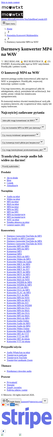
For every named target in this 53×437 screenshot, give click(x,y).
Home (9, 29)
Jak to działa (12, 178)
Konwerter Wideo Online (18, 328)
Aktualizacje (12, 185)
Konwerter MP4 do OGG (18, 308)
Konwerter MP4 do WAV (18, 297)
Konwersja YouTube (23, 19)
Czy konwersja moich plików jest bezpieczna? (21, 143)
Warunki (10, 385)
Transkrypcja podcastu (17, 355)
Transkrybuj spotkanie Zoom (20, 360)
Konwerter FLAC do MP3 (19, 292)
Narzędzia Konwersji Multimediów (22, 35)
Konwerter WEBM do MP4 (19, 282)
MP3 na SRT (13, 212)
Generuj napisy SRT (16, 225)
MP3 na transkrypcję (16, 217)
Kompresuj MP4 (14, 254)
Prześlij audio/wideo (10, 166)
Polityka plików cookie (17, 390)
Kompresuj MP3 (14, 251)
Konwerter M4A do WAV (18, 279)
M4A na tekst (13, 204)
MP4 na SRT (13, 209)
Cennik (40, 19)
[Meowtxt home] (21, 7)
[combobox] (45, 401)
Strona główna (7, 19)
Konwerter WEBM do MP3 (19, 285)
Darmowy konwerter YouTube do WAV (24, 243)
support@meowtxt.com (31, 401)
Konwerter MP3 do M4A (18, 315)
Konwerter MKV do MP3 (18, 267)
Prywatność (12, 382)
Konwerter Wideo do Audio (19, 261)
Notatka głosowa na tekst (18, 222)
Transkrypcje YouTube (17, 357)
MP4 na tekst (13, 207)
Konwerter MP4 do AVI (17, 303)
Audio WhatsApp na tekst (18, 352)
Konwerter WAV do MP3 (18, 277)
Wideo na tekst (13, 199)
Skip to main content (10, 2)
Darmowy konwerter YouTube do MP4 (24, 241)
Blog (35, 19)
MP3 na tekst (13, 201)
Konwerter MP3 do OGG (18, 313)
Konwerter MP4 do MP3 (18, 249)
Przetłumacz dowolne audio (19, 371)
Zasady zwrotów (14, 387)
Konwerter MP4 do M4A (18, 310)
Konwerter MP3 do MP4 (18, 246)
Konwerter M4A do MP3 (18, 256)
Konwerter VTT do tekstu (18, 341)
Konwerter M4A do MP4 (18, 318)
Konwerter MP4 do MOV (18, 300)
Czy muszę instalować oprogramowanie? (19, 135)
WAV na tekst (13, 219)
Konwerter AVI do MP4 (17, 287)
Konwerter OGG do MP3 (18, 290)
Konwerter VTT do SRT (18, 336)
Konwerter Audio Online (18, 321)
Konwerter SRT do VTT (18, 334)
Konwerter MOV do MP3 (18, 274)
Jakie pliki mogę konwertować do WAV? (18, 121)
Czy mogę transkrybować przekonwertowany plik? (22, 150)
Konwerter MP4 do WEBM (19, 305)
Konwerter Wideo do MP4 (19, 331)
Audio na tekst (13, 196)
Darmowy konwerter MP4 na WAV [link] (23, 42)
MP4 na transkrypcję (16, 214)
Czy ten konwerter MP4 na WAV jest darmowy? (21, 128)
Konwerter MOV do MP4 (18, 272)
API (45, 19)
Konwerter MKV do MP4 (18, 264)
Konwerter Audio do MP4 (18, 326)
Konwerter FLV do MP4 (18, 295)
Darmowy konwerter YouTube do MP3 (24, 236)
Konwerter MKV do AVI (18, 269)
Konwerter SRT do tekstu (18, 339)
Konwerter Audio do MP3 (18, 323)
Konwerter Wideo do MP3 (19, 259)
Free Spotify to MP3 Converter (20, 238)
